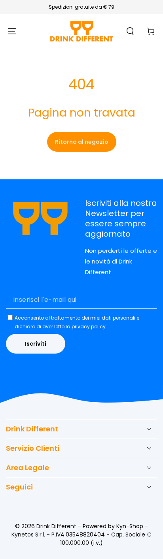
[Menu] (12, 31)
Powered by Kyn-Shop (113, 526)
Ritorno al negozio (81, 142)
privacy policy (89, 326)
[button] (130, 31)
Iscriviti (35, 344)
